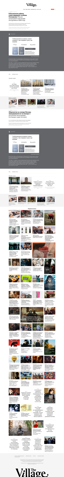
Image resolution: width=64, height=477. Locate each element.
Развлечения (33, 9)
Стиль (38, 9)
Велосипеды (34, 331)
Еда (35, 9)
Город (24, 9)
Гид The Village (23, 218)
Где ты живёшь (23, 87)
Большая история (35, 249)
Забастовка (22, 299)
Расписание (10, 412)
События (34, 428)
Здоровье (34, 218)
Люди (26, 9)
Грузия (22, 331)
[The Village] (32, 5)
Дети (40, 9)
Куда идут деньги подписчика (35, 56)
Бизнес (29, 9)
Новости (11, 110)
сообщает (29, 120)
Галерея (45, 87)
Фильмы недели (11, 299)
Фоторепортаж (23, 315)
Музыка (46, 315)
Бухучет (22, 234)
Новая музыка (34, 299)
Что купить (34, 234)
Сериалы (10, 234)
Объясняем (46, 218)
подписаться (30, 146)
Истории (10, 185)
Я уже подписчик (12, 131)
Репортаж (10, 218)
